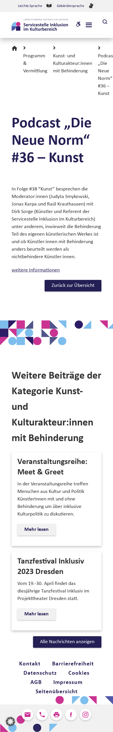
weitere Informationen (36, 270)
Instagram (85, 714)
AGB (36, 682)
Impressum (68, 682)
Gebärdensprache (70, 6)
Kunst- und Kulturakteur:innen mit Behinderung (72, 63)
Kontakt (30, 664)
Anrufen (42, 714)
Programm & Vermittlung (35, 63)
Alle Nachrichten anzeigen (67, 642)
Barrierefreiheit (73, 664)
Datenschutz (40, 673)
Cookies (79, 673)
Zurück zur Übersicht (73, 285)
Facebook (71, 714)
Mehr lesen (38, 530)
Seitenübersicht (57, 692)
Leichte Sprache (30, 6)
